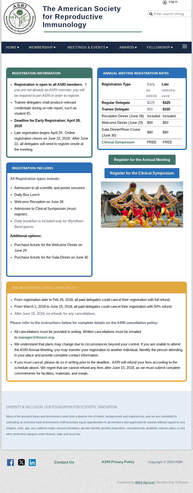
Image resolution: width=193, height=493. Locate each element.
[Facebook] (11, 463)
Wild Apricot (145, 482)
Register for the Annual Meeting (142, 160)
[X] (21, 463)
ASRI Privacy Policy (118, 462)
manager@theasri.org (36, 337)
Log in (173, 2)
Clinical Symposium (118, 142)
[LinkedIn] (32, 463)
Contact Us (64, 462)
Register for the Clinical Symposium (142, 173)
